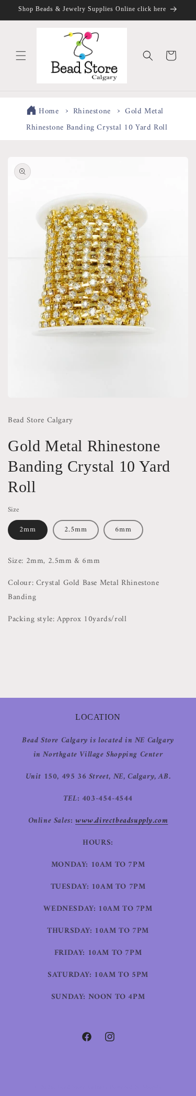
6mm (123, 529)
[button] (20, 55)
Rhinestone (92, 111)
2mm (27, 529)
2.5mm (75, 529)
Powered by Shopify (136, 1087)
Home (49, 111)
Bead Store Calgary (82, 1087)
